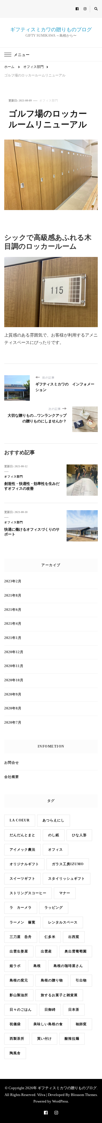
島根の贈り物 (52, 980)
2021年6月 (13, 610)
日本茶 (73, 1010)
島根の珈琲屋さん (68, 966)
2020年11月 (14, 666)
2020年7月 (13, 723)
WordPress (60, 1101)
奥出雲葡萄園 (76, 951)
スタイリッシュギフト (66, 879)
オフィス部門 (48, 100)
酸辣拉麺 (72, 1039)
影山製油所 (19, 995)
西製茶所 (17, 1039)
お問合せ (11, 763)
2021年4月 (13, 624)
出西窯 (73, 937)
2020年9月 (13, 694)
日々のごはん (21, 1010)
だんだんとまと (22, 835)
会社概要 (11, 777)
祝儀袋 (15, 1024)
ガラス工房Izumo (68, 864)
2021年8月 (13, 595)
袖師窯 (81, 1024)
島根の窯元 (19, 980)
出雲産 (46, 951)
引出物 (81, 980)
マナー (64, 893)
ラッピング (53, 908)
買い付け (44, 1039)
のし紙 (53, 835)
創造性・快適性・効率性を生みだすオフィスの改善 (32, 486)
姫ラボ (15, 966)
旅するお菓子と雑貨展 (59, 995)
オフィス (55, 850)
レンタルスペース (63, 922)
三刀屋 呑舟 (21, 937)
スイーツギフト (22, 879)
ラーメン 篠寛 (22, 922)
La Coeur (20, 820)
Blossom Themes (84, 1095)
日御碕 (50, 1010)
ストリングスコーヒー (28, 893)
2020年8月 (13, 708)
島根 (37, 966)
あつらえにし (53, 820)
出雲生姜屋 (19, 951)
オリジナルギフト (24, 864)
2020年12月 (14, 652)
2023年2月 (13, 581)
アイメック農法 (22, 850)
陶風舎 (15, 1053)
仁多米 (50, 937)
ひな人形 (79, 835)
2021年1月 (13, 638)
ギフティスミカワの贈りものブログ (51, 29)
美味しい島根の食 (48, 1024)
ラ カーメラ (21, 908)
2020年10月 (14, 680)
